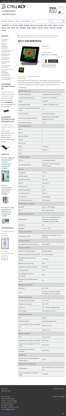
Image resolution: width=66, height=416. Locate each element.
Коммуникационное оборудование (7, 51)
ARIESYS (34, 28)
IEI (11, 25)
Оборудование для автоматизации (6, 78)
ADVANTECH (5, 25)
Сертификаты (26, 21)
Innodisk (59, 28)
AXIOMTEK (23, 28)
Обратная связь (6, 1)
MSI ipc (4, 28)
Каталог (11, 21)
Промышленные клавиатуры (6, 66)
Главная (4, 21)
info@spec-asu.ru (10, 409)
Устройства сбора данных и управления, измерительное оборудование (6, 72)
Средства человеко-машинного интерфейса (4, 46)
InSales (63, 396)
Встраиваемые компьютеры (5, 58)
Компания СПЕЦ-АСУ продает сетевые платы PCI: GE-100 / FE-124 (8, 94)
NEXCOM (40, 28)
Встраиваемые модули (5, 62)
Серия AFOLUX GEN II (49, 37)
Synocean (53, 28)
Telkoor (55, 25)
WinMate (26, 25)
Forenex (60, 25)
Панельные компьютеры (34, 37)
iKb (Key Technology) (36, 25)
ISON (8, 28)
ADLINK (21, 25)
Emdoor (4, 30)
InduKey (46, 28)
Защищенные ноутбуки (5, 40)
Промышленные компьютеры (6, 54)
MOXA (13, 28)
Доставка (19, 1)
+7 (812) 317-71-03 (58, 388)
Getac (45, 25)
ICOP (17, 28)
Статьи (14, 1)
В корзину (53, 61)
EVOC (50, 25)
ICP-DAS (15, 25)
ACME (29, 28)
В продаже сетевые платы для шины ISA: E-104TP (8, 127)
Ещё (33, 21)
